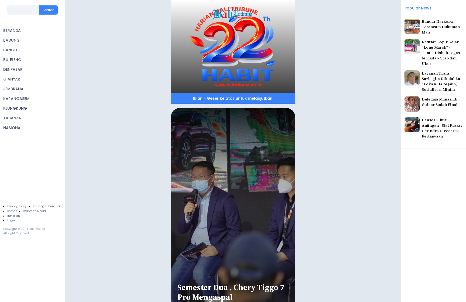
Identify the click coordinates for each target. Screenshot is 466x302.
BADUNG (11, 40)
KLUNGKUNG (15, 108)
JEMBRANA (13, 89)
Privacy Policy (16, 206)
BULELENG (12, 59)
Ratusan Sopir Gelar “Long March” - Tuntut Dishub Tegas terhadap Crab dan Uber (441, 52)
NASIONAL (12, 127)
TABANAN (12, 118)
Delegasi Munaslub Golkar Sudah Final (439, 101)
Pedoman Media (34, 211)
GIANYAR (11, 79)
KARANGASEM (16, 98)
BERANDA (12, 30)
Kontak (12, 211)
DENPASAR (13, 69)
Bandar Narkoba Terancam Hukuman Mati (441, 27)
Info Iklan (13, 216)
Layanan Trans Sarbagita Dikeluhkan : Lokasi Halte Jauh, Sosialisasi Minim (442, 81)
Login (11, 220)
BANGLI (10, 50)
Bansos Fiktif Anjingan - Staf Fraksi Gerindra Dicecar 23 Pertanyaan (442, 128)
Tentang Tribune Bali (47, 206)
